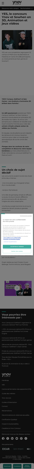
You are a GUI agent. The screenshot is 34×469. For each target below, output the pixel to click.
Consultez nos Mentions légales (11, 239)
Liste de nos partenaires (10, 241)
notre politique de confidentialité (12, 237)
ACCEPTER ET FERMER (17, 246)
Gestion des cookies (17, 251)
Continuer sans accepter (26, 215)
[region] (17, 235)
